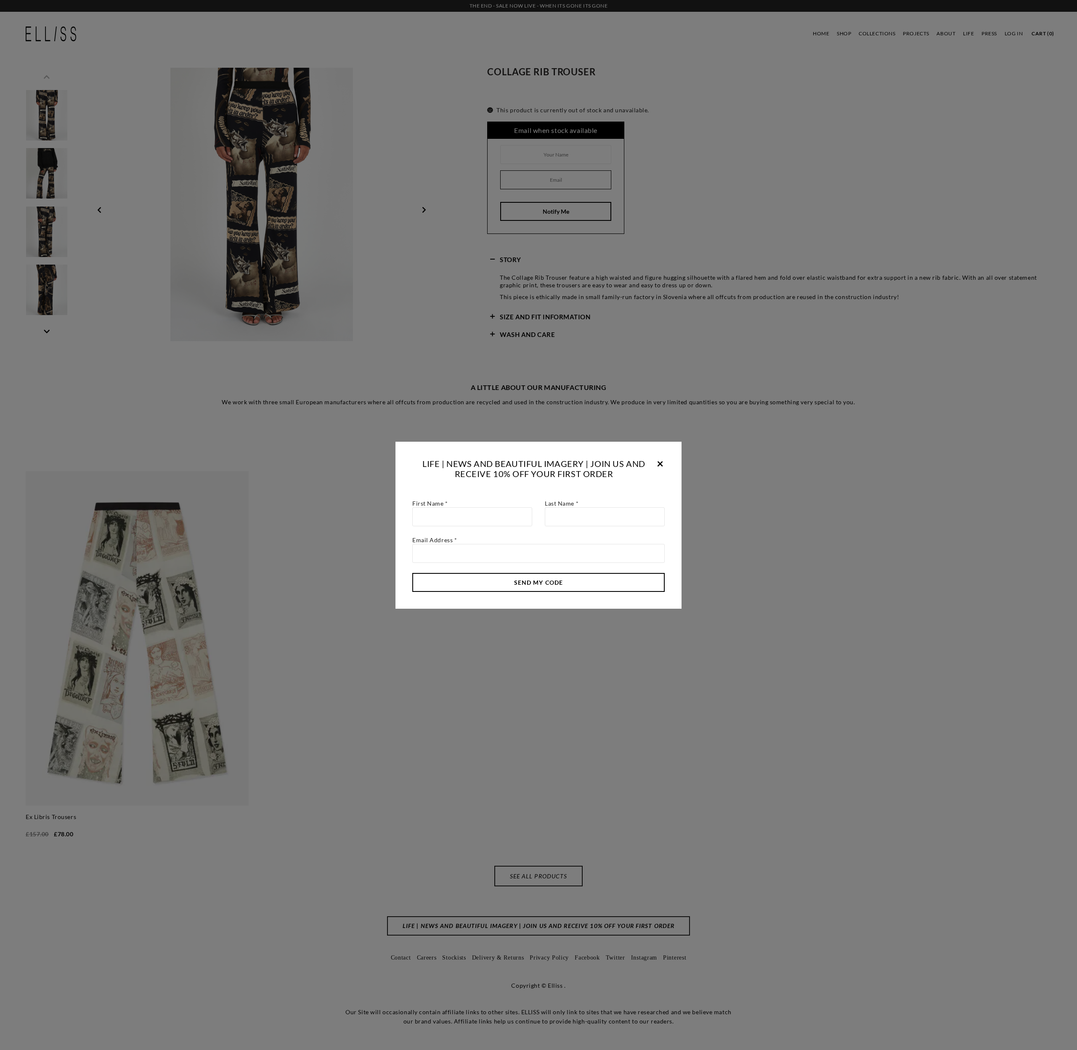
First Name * (430, 503)
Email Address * (434, 540)
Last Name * (561, 503)
